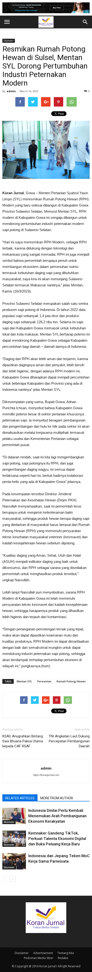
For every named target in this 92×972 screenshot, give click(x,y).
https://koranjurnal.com (46, 775)
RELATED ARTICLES (20, 798)
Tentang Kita (65, 953)
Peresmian (44, 681)
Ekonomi (8, 40)
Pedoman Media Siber (38, 958)
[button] (85, 22)
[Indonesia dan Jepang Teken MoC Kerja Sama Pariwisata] (14, 861)
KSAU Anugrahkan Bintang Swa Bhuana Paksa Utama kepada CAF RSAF (22, 741)
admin (11, 91)
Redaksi (63, 958)
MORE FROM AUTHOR (56, 798)
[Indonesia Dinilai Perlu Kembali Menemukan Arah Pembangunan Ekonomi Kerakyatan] (14, 816)
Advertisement (43, 953)
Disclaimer (22, 953)
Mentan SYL (24, 681)
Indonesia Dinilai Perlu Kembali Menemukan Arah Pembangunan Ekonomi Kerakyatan (57, 816)
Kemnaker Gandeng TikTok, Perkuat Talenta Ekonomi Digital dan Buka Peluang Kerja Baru (57, 838)
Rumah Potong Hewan (71, 681)
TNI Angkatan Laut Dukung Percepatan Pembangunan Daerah (69, 741)
